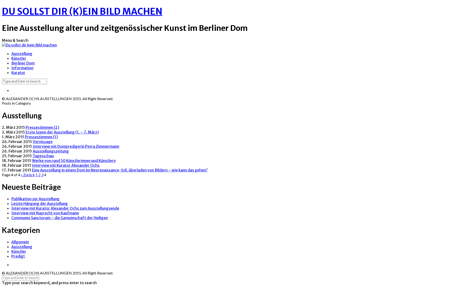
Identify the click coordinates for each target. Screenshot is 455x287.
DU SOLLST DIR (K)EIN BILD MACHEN (82, 11)
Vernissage (43, 141)
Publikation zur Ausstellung (35, 198)
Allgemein (20, 242)
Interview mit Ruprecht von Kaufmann (45, 213)
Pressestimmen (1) (41, 136)
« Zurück (28, 174)
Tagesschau (43, 155)
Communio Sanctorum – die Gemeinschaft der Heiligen (59, 217)
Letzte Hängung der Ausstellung (39, 203)
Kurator (18, 72)
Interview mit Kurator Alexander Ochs (66, 165)
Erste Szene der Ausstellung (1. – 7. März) (62, 132)
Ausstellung (21, 53)
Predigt (18, 256)
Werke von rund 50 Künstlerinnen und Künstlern (74, 160)
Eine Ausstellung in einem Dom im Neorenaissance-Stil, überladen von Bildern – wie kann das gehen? (120, 170)
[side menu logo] (29, 39)
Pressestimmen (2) (42, 127)
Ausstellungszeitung (51, 151)
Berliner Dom (23, 63)
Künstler (18, 58)
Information (22, 67)
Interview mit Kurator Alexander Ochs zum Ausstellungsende (65, 208)
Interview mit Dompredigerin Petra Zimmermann (76, 146)
